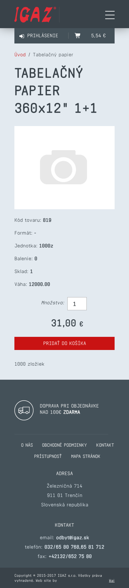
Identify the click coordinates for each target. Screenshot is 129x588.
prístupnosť (48, 456)
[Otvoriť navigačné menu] (110, 15)
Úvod (20, 54)
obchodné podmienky (64, 445)
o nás (27, 445)
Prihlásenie (42, 35)
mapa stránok (86, 456)
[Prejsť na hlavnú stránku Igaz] (35, 20)
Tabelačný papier (53, 54)
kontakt (105, 445)
